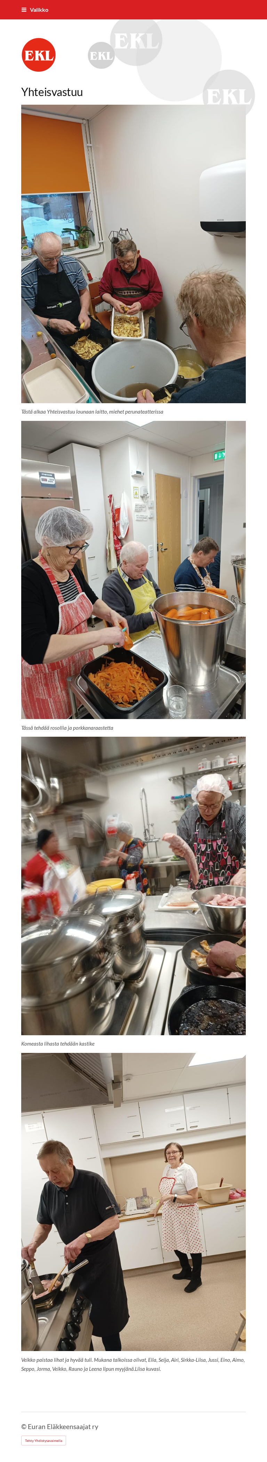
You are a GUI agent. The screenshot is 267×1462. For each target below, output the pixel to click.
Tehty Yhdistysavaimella (43, 1440)
